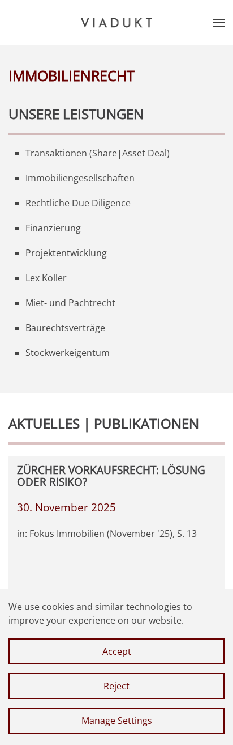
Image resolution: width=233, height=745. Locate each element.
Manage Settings (116, 720)
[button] (219, 22)
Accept (116, 651)
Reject (116, 686)
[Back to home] (116, 22)
